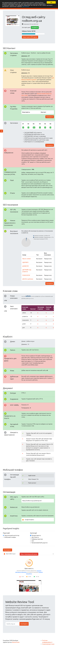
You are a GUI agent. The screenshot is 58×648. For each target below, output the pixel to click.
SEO (33, 541)
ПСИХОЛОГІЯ (26, 275)
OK (51, 2)
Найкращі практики (37, 539)
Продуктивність (36, 535)
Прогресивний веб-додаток (40, 542)
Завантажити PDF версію (30, 37)
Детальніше (26, 6)
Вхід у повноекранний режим (29, 554)
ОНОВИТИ (35, 27)
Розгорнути (49, 116)
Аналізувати (7, 550)
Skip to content (26, 258)
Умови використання (48, 644)
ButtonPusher (16, 642)
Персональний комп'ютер (11, 535)
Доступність (35, 537)
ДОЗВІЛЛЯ (25, 266)
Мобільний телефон (10, 537)
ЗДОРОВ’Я (25, 262)
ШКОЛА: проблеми (27, 279)
